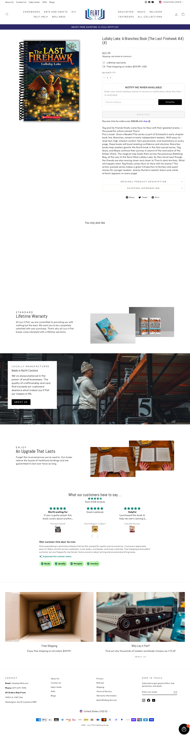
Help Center (34, 2)
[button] (93, 536)
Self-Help (41, 16)
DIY (74, 11)
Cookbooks (31, 11)
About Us (9, 2)
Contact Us (21, 2)
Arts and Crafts (56, 11)
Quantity (109, 72)
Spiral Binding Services (106, 700)
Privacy (99, 678)
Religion (156, 11)
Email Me (170, 102)
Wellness (59, 16)
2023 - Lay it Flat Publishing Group (95, 725)
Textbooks (126, 16)
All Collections (150, 16)
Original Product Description (144, 181)
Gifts (44, 2)
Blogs (51, 2)
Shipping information (143, 188)
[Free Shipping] (49, 617)
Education (126, 11)
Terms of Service (104, 691)
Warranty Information (106, 695)
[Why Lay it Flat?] (140, 617)
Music (142, 11)
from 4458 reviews (95, 501)
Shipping (106, 56)
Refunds (100, 683)
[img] (95, 498)
